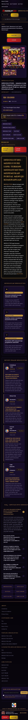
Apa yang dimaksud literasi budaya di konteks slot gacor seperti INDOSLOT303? (14, 512)
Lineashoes (4, 608)
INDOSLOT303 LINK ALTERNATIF (9, 644)
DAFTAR (5, 15)
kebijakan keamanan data (10, 696)
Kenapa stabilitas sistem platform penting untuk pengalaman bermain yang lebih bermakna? (14, 549)
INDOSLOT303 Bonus (7, 652)
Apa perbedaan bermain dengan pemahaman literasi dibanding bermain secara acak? (14, 567)
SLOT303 (20, 4)
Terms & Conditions (6, 611)
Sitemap (3, 658)
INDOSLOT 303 (7, 131)
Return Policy (5, 626)
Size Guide (4, 623)
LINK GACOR (5, 6)
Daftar (24, 692)
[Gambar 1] (6, 73)
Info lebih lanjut (8, 110)
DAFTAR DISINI (5, 149)
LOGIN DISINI (18, 149)
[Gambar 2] (13, 73)
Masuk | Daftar (5, 1)
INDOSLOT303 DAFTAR (7, 638)
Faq (2, 621)
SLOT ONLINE (6, 135)
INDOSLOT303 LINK (8, 138)
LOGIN (15, 15)
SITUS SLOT (20, 586)
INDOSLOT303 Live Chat (7, 655)
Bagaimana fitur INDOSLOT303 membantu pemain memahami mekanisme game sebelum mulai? (14, 539)
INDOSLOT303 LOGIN (9, 127)
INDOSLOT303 (5, 4)
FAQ (3, 650)
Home (3, 24)
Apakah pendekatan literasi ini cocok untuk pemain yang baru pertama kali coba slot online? (14, 558)
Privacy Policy (5, 614)
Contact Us (4, 629)
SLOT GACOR (13, 4)
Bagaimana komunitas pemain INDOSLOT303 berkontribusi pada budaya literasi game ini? (14, 576)
